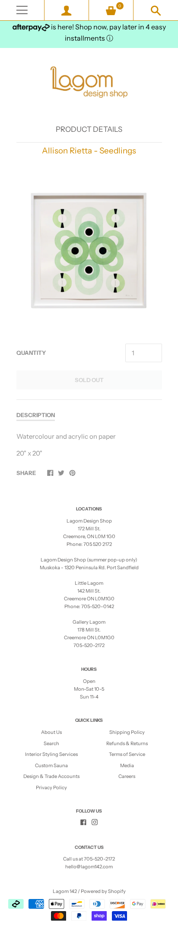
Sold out (89, 379)
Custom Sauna (51, 765)
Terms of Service (127, 754)
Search (51, 743)
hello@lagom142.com (89, 867)
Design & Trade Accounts (51, 776)
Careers (126, 776)
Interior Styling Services (51, 754)
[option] (89, 250)
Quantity (31, 352)
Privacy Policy (51, 787)
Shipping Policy (127, 732)
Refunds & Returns (127, 743)
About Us (51, 732)
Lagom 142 (65, 891)
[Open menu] (22, 10)
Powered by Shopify (103, 891)
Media (127, 765)
